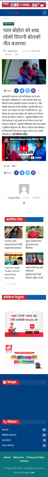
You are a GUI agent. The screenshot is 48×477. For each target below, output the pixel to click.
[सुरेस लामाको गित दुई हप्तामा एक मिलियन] (35, 232)
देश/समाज (6, 440)
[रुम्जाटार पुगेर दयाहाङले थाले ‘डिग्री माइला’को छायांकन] (14, 232)
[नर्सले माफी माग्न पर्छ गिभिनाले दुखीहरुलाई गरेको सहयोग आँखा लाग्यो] (35, 258)
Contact (24, 461)
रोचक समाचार (8, 445)
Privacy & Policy (35, 457)
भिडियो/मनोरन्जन (8, 24)
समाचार (5, 430)
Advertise (18, 457)
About (7, 457)
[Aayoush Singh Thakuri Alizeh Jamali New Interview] (14, 258)
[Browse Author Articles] (24, 189)
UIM (32, 473)
